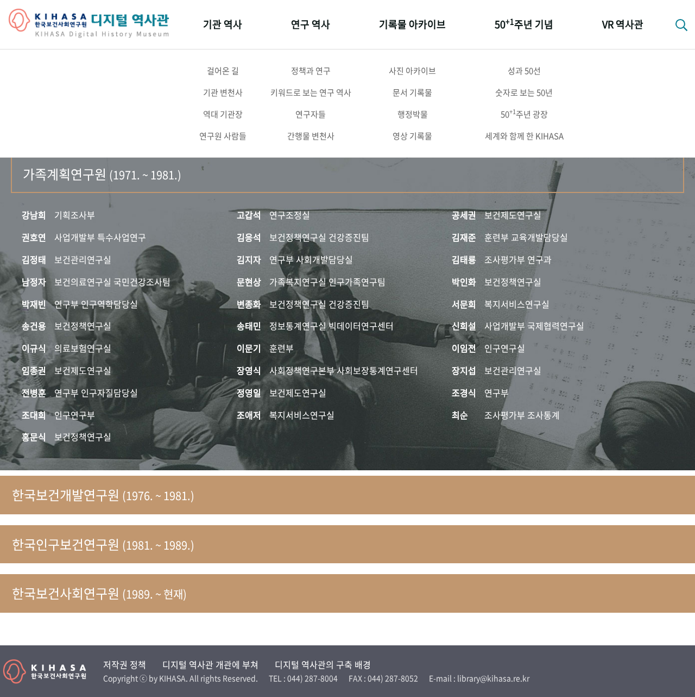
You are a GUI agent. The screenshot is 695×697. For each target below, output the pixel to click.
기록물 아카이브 (412, 24)
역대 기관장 (223, 114)
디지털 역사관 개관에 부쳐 (210, 664)
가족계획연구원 (102, 174)
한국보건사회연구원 (99, 593)
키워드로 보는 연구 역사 (310, 92)
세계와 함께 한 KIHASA (524, 136)
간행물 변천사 (310, 136)
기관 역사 (222, 24)
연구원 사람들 (223, 136)
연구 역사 (310, 24)
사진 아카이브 (412, 71)
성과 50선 (524, 71)
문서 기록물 (412, 92)
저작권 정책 (124, 664)
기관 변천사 (223, 92)
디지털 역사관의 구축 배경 (323, 664)
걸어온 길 (223, 71)
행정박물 (412, 114)
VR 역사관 (622, 24)
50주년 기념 (524, 24)
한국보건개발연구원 (103, 495)
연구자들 (310, 114)
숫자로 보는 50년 (524, 92)
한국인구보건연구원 (103, 544)
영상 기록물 (412, 136)
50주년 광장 (524, 113)
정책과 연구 (311, 71)
